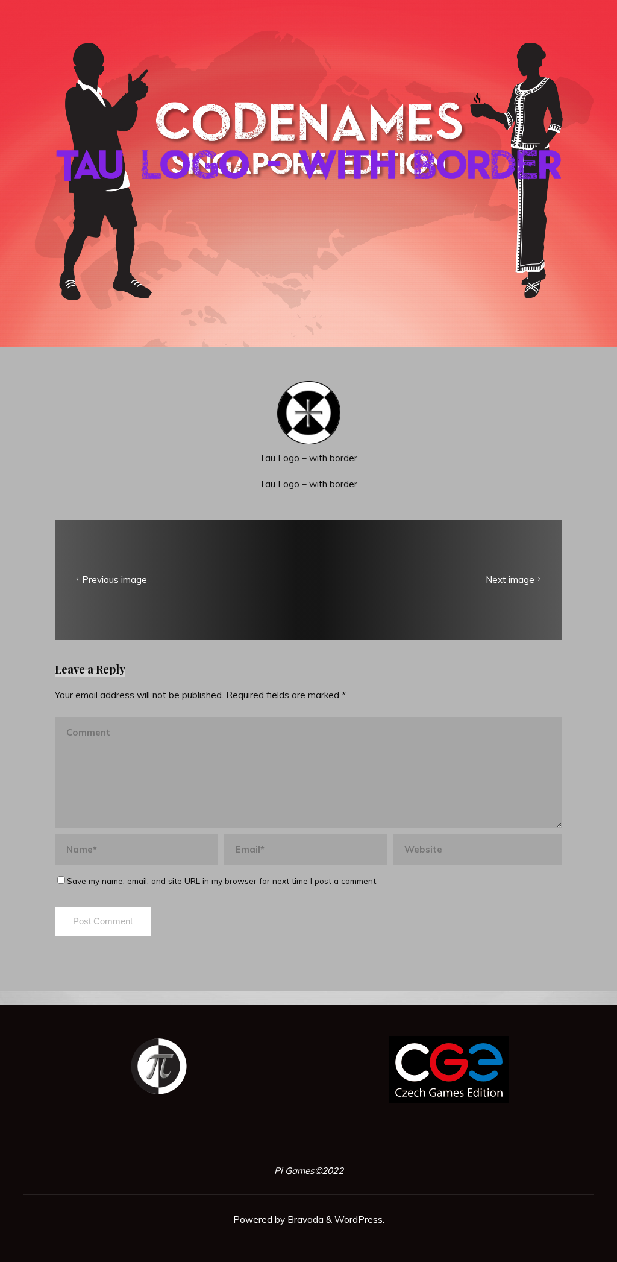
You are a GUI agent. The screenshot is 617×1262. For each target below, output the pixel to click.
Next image (510, 579)
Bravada (304, 1219)
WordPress (358, 1219)
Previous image (115, 579)
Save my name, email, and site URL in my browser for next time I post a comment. (222, 881)
